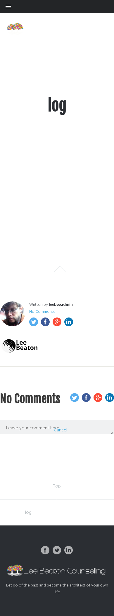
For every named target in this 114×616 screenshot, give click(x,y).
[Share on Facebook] (45, 321)
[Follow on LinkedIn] (68, 550)
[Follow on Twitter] (57, 550)
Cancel (60, 430)
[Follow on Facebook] (45, 550)
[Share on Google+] (57, 321)
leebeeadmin (61, 304)
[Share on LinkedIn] (68, 321)
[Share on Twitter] (33, 321)
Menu (57, 6)
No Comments (42, 311)
